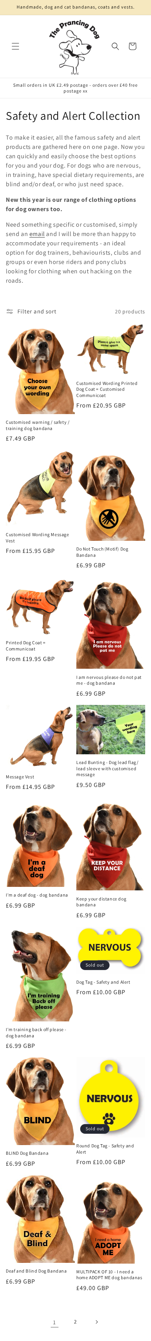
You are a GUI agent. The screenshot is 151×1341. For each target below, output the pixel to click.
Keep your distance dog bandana (101, 902)
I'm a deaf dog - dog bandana (37, 895)
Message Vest (20, 777)
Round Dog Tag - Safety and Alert (105, 1149)
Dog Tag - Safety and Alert (103, 982)
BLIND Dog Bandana (27, 1153)
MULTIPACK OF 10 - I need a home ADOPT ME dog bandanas (109, 1275)
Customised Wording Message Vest (37, 538)
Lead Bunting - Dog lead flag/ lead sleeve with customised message (107, 768)
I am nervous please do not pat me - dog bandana (109, 680)
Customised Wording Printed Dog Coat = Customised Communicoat (107, 389)
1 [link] (54, 1322)
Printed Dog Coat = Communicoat (26, 646)
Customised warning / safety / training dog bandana (37, 425)
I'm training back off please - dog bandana (36, 1032)
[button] (15, 46)
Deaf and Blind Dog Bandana (36, 1271)
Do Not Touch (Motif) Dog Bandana (102, 552)
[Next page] (96, 1322)
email (37, 234)
